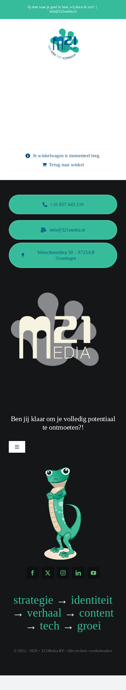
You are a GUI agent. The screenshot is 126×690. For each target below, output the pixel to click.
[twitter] (48, 573)
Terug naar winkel (66, 164)
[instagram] (63, 573)
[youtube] (93, 573)
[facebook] (32, 573)
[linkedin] (78, 573)
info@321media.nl (63, 11)
